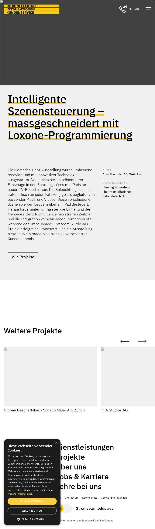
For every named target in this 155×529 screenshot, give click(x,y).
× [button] (56, 443)
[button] (32, 519)
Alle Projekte (23, 256)
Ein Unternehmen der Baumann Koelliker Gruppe (84, 520)
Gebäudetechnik (113, 196)
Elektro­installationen (117, 192)
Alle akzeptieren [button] (32, 501)
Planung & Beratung (116, 187)
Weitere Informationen (20, 493)
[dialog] (32, 482)
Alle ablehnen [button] (32, 510)
